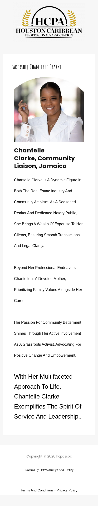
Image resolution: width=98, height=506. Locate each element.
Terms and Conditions (37, 490)
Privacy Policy (67, 490)
